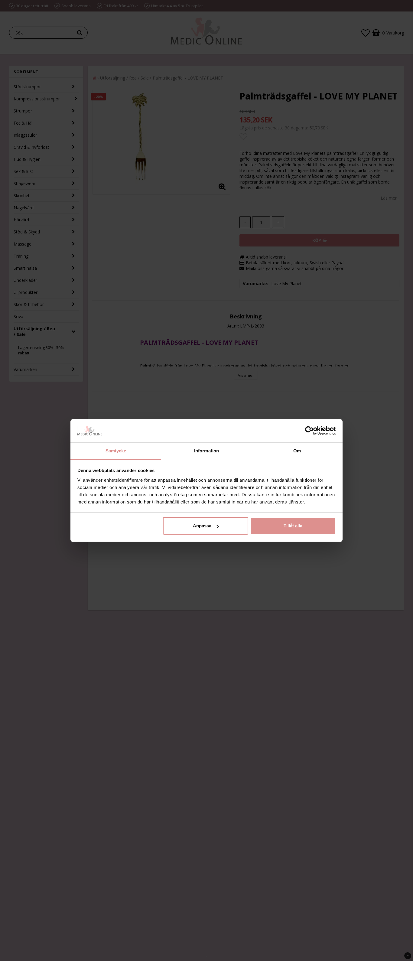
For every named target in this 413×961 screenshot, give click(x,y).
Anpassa (202, 525)
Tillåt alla (293, 525)
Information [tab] (206, 450)
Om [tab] (297, 450)
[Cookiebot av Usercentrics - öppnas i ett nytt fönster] (309, 430)
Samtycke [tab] (116, 450)
